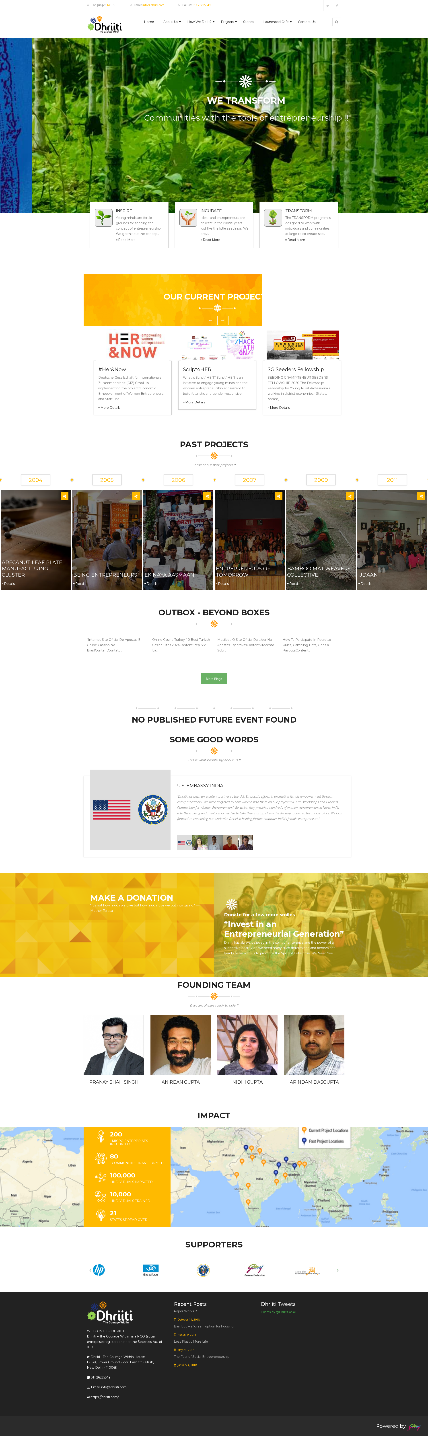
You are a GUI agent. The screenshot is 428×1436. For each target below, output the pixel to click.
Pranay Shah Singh (113, 1082)
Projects (227, 22)
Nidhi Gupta (247, 1082)
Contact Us (306, 22)
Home (149, 22)
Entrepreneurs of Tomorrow (243, 572)
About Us (170, 22)
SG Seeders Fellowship (296, 369)
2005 (107, 480)
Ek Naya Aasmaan (169, 575)
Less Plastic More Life (191, 1341)
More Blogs (214, 678)
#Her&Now (112, 369)
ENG (108, 5)
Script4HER (197, 369)
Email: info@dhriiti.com (108, 1387)
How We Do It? (199, 22)
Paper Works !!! (185, 1311)
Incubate (211, 210)
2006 (178, 480)
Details (9, 583)
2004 (36, 480)
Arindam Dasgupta (314, 1082)
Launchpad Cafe (276, 22)
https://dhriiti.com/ (104, 1397)
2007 (250, 480)
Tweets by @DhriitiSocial (278, 1312)
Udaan (368, 575)
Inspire (124, 210)
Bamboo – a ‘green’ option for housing (204, 1326)
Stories (248, 22)
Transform (298, 210)
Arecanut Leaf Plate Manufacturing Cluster (32, 568)
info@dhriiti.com (153, 5)
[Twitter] (327, 5)
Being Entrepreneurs (105, 575)
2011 (392, 480)
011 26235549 (201, 5)
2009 (321, 480)
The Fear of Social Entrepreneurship (201, 1357)
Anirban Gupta (181, 1082)
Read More (127, 239)
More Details (110, 407)
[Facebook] (336, 5)
